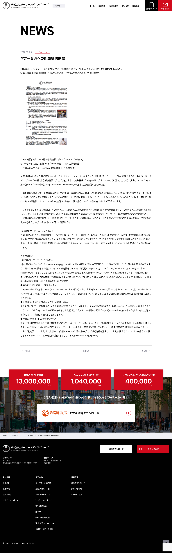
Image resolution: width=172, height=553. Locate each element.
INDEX (86, 351)
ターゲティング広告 (43, 483)
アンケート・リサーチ (43, 500)
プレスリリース (43, 52)
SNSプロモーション (43, 494)
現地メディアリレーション (45, 523)
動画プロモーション (43, 488)
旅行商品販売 (41, 505)
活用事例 (101, 5)
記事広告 (39, 477)
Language (57, 6)
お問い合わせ (165, 9)
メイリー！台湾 (76, 494)
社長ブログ (7, 494)
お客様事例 (113, 5)
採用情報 (6, 488)
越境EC (38, 511)
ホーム (92, 5)
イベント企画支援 (42, 517)
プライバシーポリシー (11, 500)
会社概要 (135, 5)
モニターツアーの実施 (44, 528)
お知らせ (125, 5)
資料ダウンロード (151, 9)
